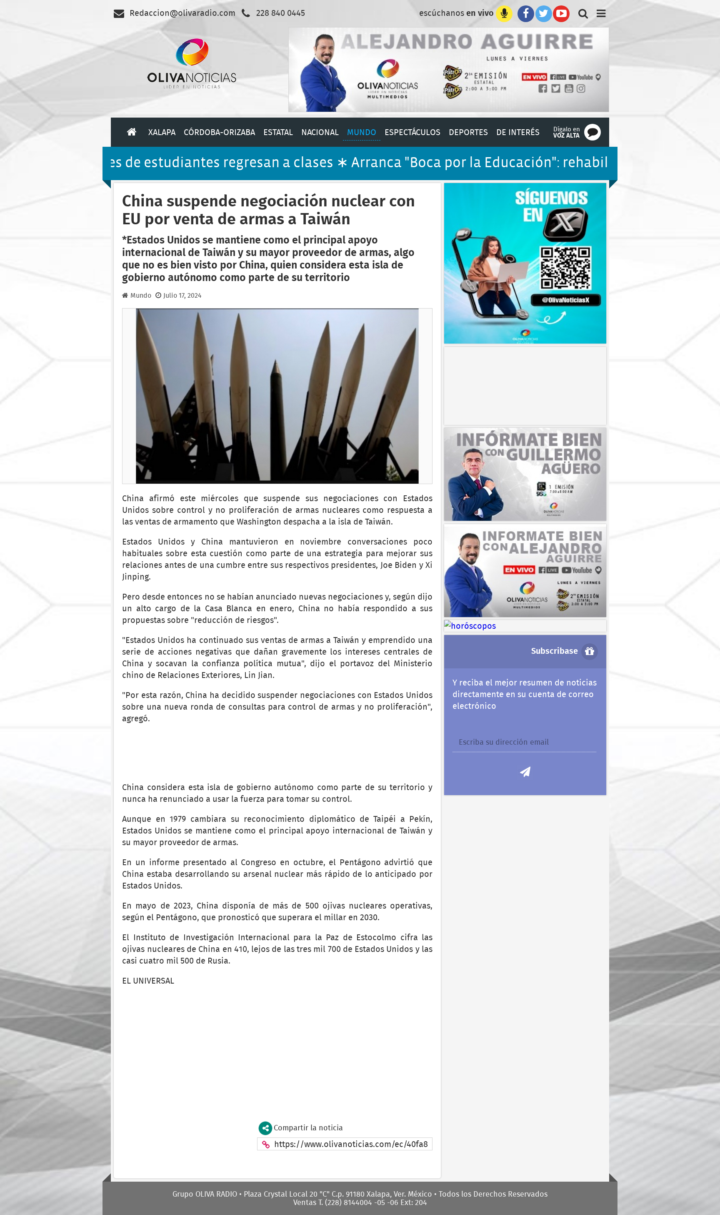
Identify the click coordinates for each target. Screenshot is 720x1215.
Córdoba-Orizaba (219, 132)
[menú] (600, 13)
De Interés (518, 132)
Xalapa (161, 132)
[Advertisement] (509, 384)
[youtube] (561, 13)
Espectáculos (412, 132)
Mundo (361, 132)
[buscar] (581, 13)
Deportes (468, 132)
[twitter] (543, 13)
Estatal (278, 132)
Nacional (320, 132)
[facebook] (523, 13)
